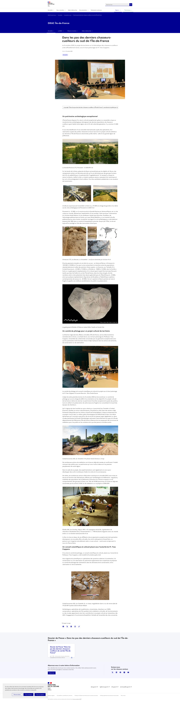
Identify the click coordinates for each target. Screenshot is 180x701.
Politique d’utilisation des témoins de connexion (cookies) (86, 695)
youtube (128, 672)
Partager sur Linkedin (71, 626)
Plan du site (123, 695)
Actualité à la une (67, 15)
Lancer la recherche (130, 4)
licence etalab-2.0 (76, 699)
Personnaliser (17, 694)
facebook (120, 672)
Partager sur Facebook (63, 626)
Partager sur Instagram (75, 626)
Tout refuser (28, 694)
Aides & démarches (72, 10)
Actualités (50, 10)
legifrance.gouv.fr (104, 687)
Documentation (83, 10)
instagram (124, 672)
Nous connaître (60, 10)
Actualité (65, 55)
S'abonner (51, 673)
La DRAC (60, 31)
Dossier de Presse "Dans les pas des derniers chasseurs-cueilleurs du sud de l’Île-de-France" (60, 650)
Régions (117, 10)
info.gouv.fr (114, 687)
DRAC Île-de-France (52, 15)
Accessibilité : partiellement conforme (64, 695)
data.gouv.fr (94, 687)
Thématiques (127, 10)
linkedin (116, 672)
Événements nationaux (96, 10)
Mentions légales (51, 695)
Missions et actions (72, 31)
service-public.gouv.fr (125, 687)
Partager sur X (67, 626)
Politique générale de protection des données (109, 695)
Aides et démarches (86, 31)
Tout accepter (40, 694)
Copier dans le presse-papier (79, 626)
